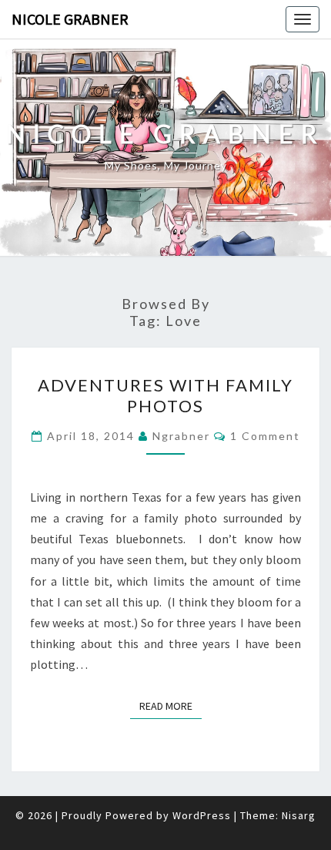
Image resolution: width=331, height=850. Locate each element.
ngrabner (181, 435)
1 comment (265, 435)
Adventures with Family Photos (165, 395)
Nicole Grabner (70, 19)
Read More (170, 705)
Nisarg (299, 815)
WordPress (201, 815)
